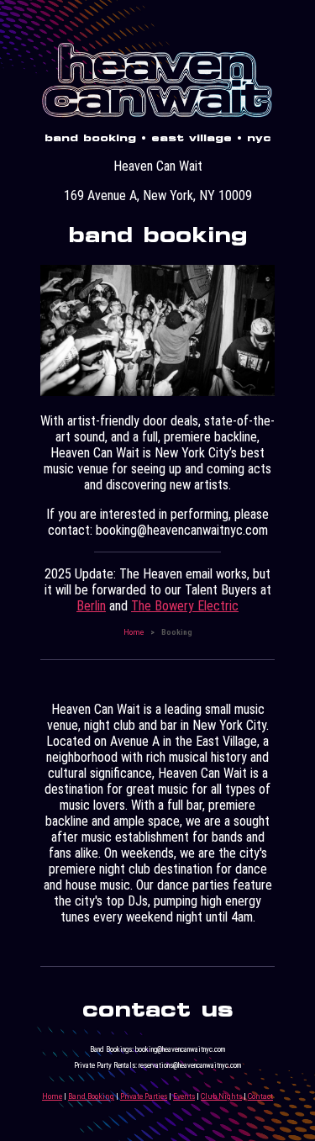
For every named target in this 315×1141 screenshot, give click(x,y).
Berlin (91, 606)
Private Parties (143, 1096)
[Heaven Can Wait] (157, 116)
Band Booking (91, 1096)
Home (133, 632)
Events (184, 1096)
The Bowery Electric (185, 606)
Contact (260, 1096)
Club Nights (221, 1096)
